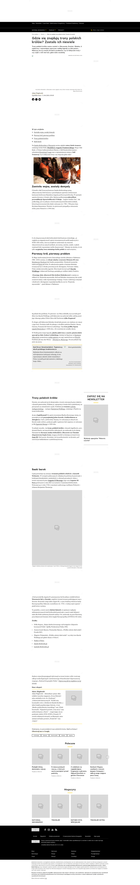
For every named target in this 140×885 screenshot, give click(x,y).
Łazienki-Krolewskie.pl (41, 647)
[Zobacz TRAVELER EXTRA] (99, 806)
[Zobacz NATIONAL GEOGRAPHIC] (41, 806)
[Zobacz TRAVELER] (60, 806)
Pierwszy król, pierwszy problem (44, 135)
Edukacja (45, 735)
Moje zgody (97, 836)
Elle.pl (33, 851)
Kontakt (35, 836)
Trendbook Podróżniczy (72, 23)
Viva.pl (33, 856)
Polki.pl (73, 854)
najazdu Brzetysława (38, 329)
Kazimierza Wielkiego (58, 409)
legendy (71, 735)
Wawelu (77, 337)
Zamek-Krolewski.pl (40, 644)
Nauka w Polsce (39, 641)
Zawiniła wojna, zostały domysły (44, 132)
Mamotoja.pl (35, 854)
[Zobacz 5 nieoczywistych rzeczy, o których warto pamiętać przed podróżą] (60, 757)
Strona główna (35, 34)
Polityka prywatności (54, 836)
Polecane (81, 23)
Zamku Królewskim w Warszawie (44, 145)
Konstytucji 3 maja (45, 152)
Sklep (33, 23)
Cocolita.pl (73, 856)
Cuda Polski (46, 23)
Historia (42, 34)
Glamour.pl (54, 851)
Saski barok (37, 141)
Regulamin (43, 836)
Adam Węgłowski (37, 93)
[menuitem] (39, 30)
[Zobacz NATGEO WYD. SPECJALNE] (80, 806)
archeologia (36, 735)
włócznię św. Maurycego (60, 340)
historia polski (54, 735)
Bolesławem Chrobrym (39, 262)
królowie (63, 735)
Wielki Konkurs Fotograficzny (57, 23)
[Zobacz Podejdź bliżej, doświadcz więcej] (41, 757)
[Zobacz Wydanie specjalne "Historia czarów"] (96, 420)
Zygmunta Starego (41, 424)
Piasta (40, 264)
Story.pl (93, 856)
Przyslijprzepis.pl (95, 854)
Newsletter (39, 23)
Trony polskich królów (41, 138)
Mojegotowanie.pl (95, 851)
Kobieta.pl (73, 851)
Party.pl (53, 854)
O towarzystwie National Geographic (72, 836)
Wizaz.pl (53, 856)
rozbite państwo (53, 337)
